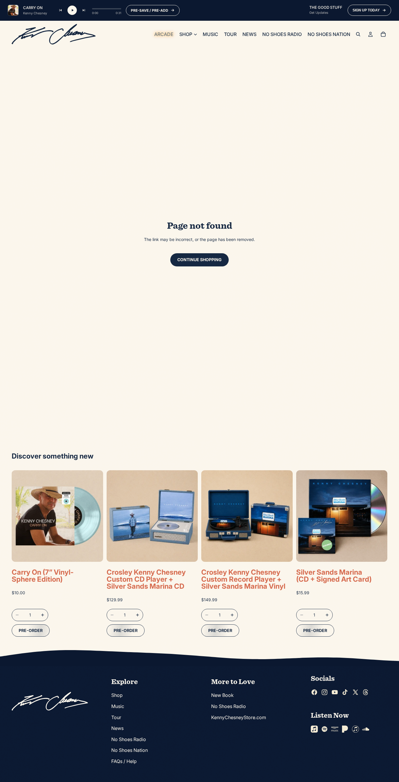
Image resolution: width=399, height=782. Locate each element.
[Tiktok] (344, 692)
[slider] (106, 8)
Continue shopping (199, 259)
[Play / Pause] (72, 10)
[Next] (83, 10)
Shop (117, 695)
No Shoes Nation (129, 750)
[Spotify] (324, 729)
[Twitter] (355, 692)
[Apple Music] (314, 729)
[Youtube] (334, 692)
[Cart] (383, 34)
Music (117, 706)
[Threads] (365, 692)
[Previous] (60, 10)
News (117, 728)
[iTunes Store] (355, 729)
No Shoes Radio (128, 739)
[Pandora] (344, 729)
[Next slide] (189, 516)
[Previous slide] (115, 516)
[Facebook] (314, 692)
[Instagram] (324, 692)
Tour (116, 717)
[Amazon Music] (334, 729)
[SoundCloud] (365, 729)
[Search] (358, 34)
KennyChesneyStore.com (238, 717)
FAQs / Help (124, 761)
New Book (222, 695)
